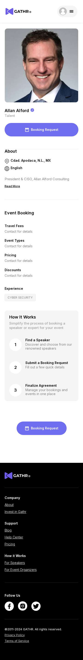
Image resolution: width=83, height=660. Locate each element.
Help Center (14, 537)
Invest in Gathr (15, 511)
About (9, 504)
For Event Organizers (21, 569)
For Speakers (15, 562)
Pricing (10, 544)
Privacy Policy (15, 635)
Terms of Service (17, 640)
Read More (12, 186)
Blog (8, 530)
